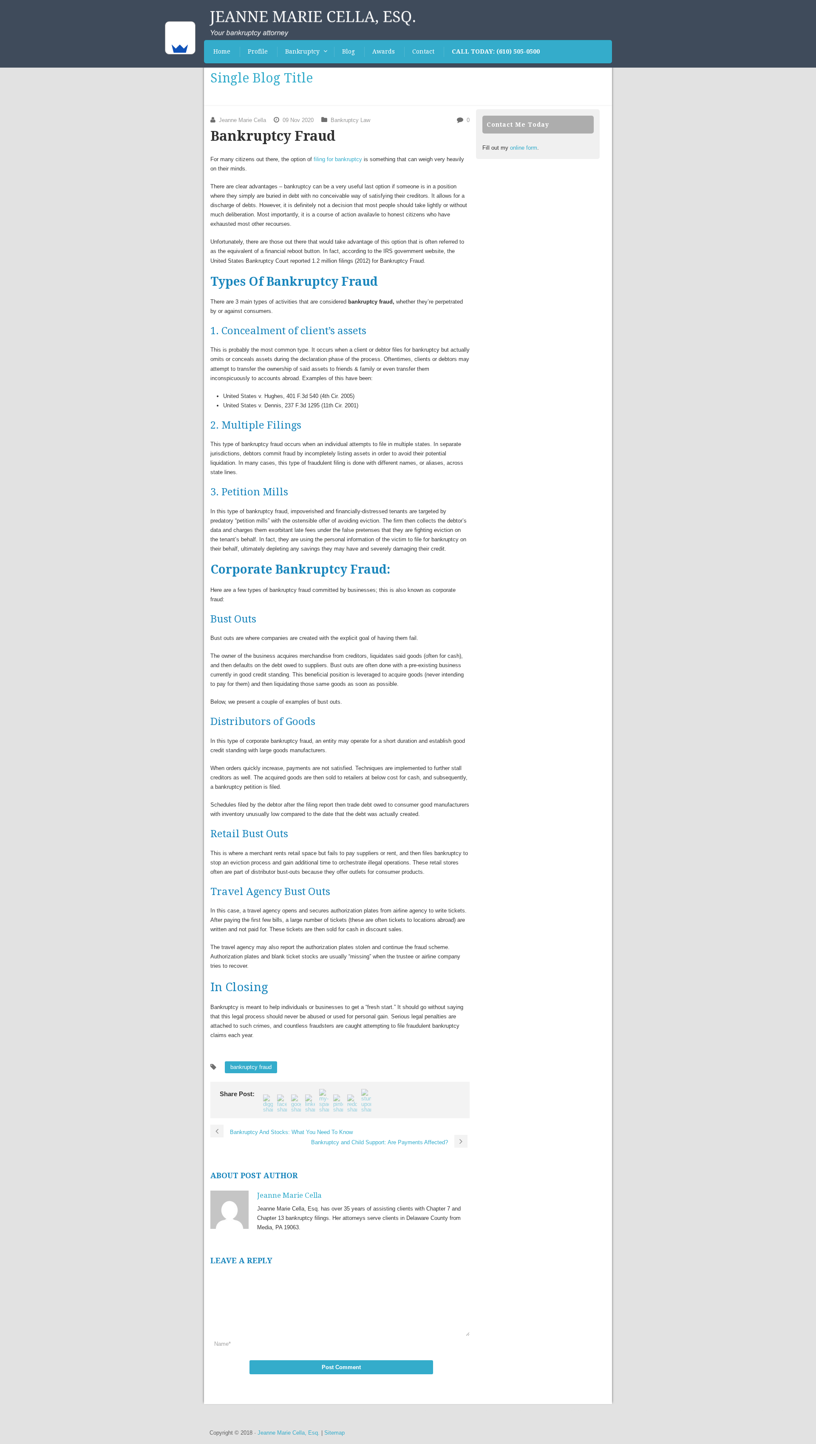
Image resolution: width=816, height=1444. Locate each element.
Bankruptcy (302, 51)
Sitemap (334, 1433)
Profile (258, 51)
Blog (348, 51)
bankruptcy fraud (251, 1067)
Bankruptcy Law (350, 120)
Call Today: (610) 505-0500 (496, 51)
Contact (423, 51)
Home (221, 51)
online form (523, 148)
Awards (383, 51)
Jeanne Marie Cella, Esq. (289, 1433)
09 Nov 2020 (298, 120)
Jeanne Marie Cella (242, 120)
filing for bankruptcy (338, 159)
